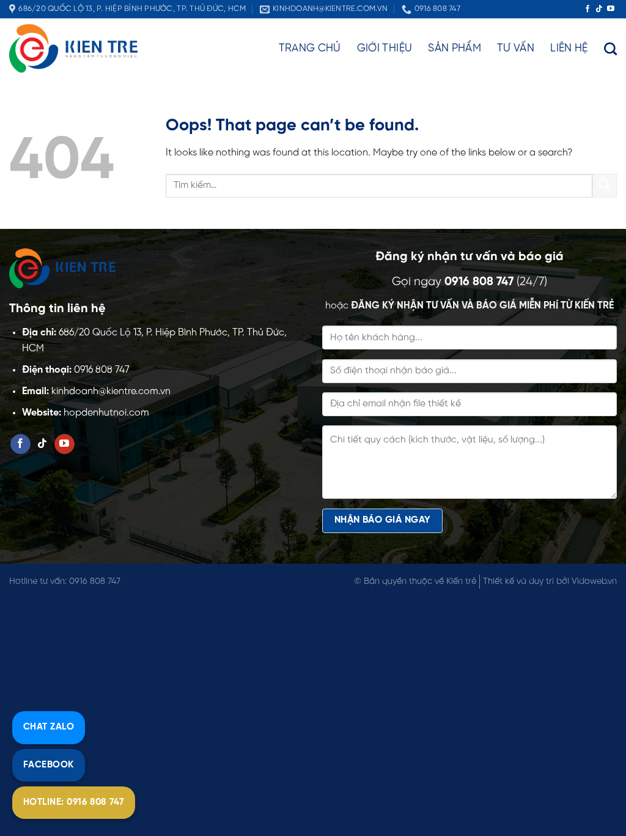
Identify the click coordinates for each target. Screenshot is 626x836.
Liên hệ (568, 48)
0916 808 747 (479, 282)
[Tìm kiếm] (610, 48)
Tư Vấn (515, 48)
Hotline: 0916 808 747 (73, 802)
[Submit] (604, 186)
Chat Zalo (48, 727)
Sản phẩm (454, 48)
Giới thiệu (385, 48)
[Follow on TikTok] (599, 9)
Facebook (48, 765)
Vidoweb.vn (594, 581)
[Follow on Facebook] (587, 9)
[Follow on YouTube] (610, 9)
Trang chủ (310, 48)
